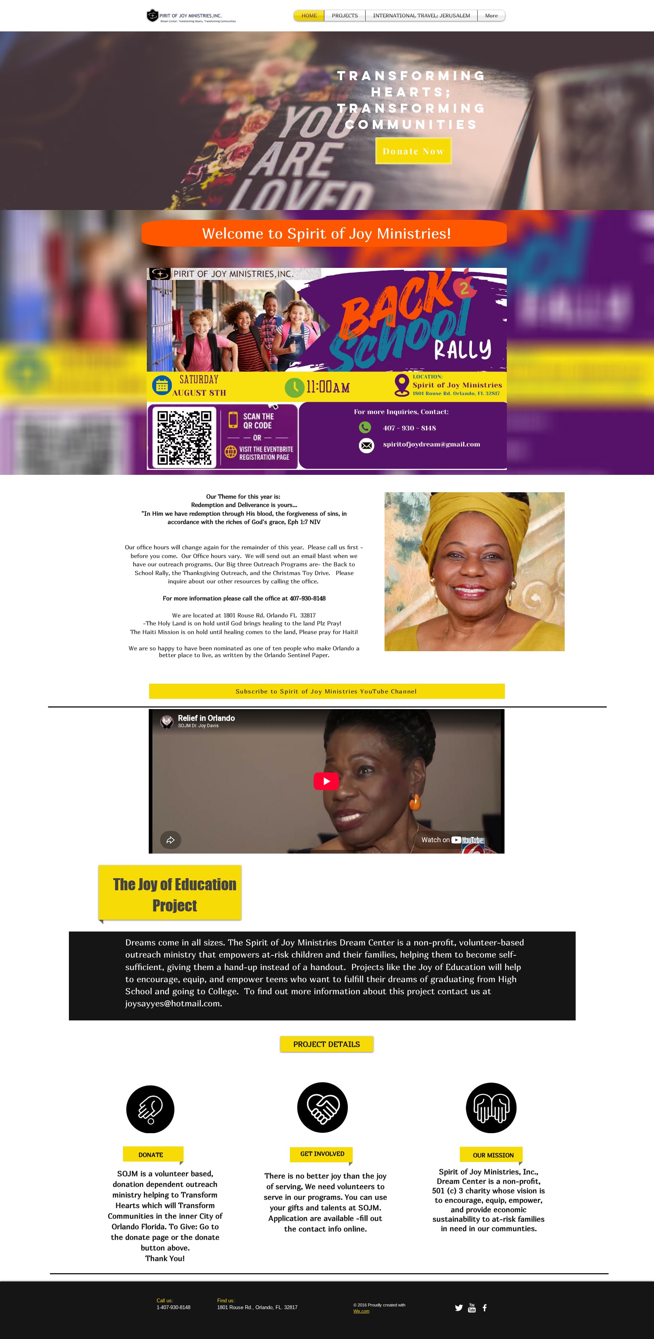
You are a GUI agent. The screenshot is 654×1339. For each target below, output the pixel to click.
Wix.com (361, 1311)
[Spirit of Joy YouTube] (471, 1308)
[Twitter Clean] (459, 1308)
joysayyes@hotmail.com (172, 1003)
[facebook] (484, 1308)
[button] (475, 571)
